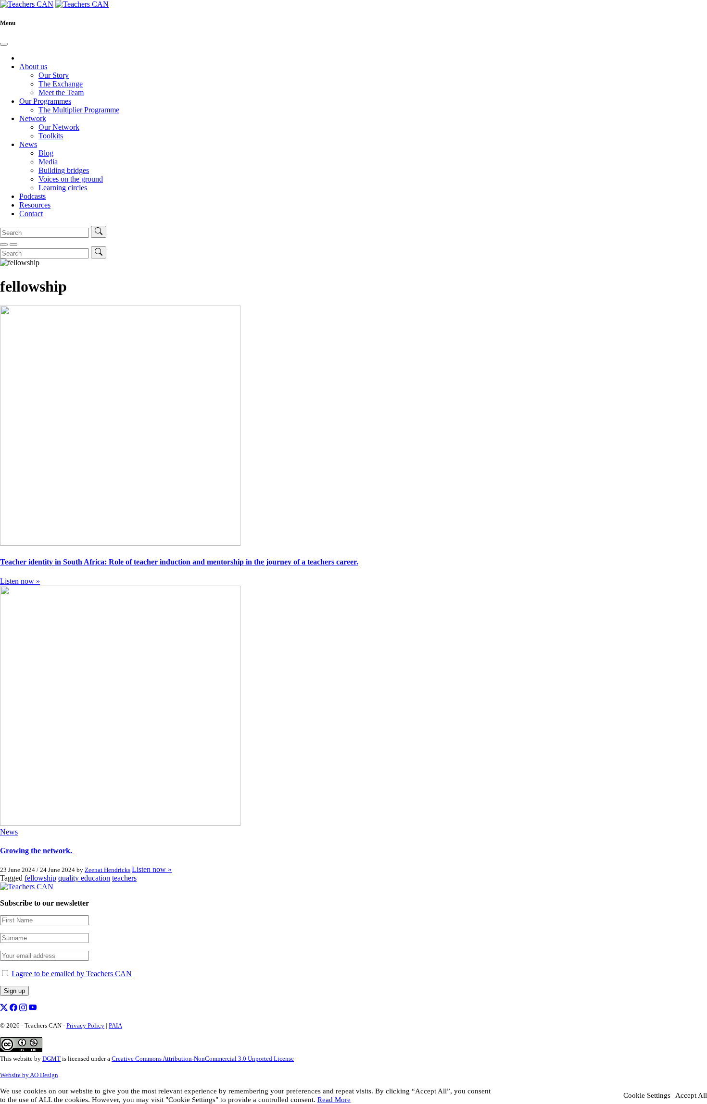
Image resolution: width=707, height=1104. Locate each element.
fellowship (40, 878)
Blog (45, 153)
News (28, 144)
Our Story (53, 75)
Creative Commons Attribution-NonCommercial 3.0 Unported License (203, 1058)
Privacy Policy (85, 1025)
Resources (34, 205)
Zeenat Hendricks (107, 869)
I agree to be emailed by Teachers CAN (72, 973)
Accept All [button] (691, 1095)
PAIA (115, 1025)
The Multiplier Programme (78, 110)
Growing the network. (37, 850)
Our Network (58, 127)
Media (48, 162)
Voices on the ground (70, 179)
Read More (334, 1100)
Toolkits (50, 136)
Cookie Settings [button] (646, 1095)
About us (33, 66)
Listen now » (20, 581)
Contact (31, 213)
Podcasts (32, 196)
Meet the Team (61, 92)
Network (32, 118)
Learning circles (62, 188)
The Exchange (60, 84)
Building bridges (63, 170)
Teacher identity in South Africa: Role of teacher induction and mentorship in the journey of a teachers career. (179, 562)
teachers (124, 878)
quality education (84, 878)
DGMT (51, 1058)
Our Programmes (45, 101)
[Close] (4, 44)
